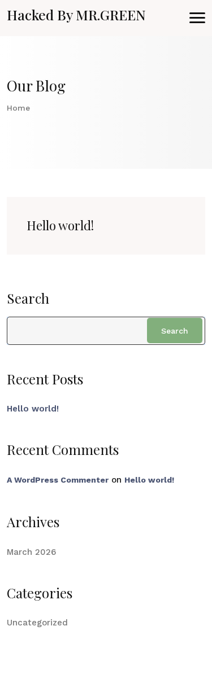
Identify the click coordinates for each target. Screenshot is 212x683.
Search (28, 298)
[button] (197, 17)
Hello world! (60, 225)
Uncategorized (37, 623)
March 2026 (31, 552)
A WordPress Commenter (58, 479)
